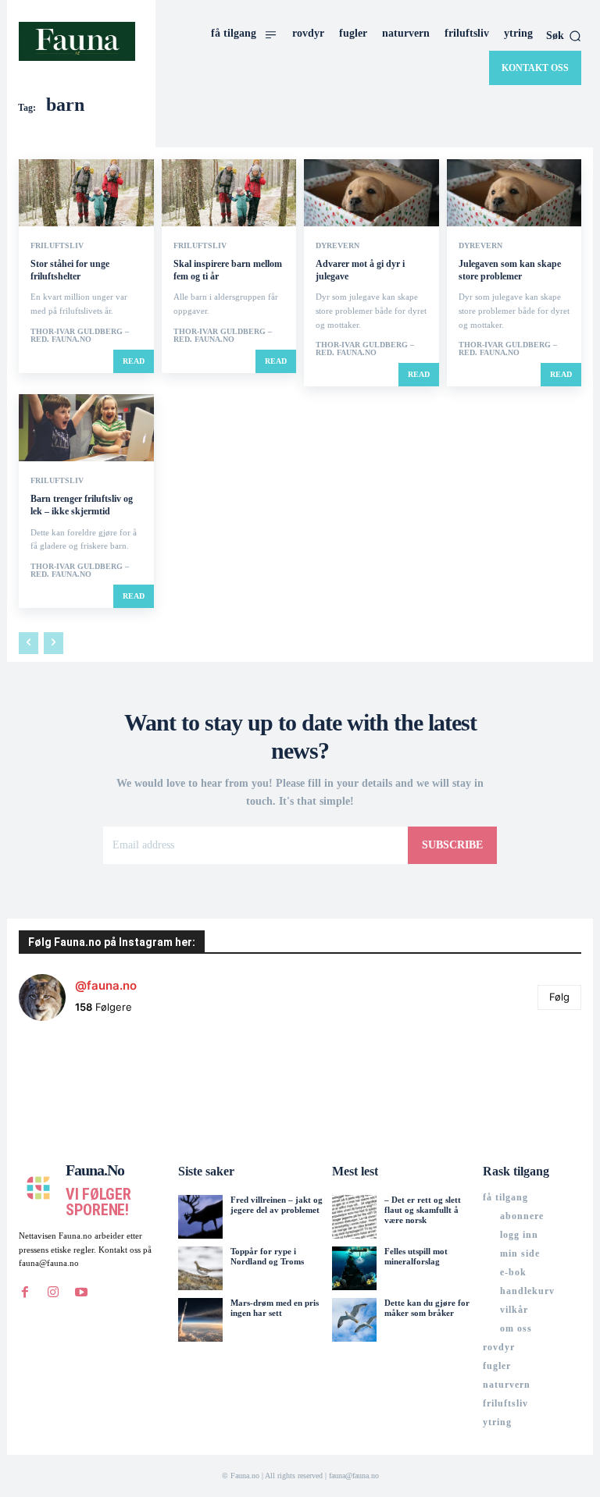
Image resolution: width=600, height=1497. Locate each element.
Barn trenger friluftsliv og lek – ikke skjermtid (81, 505)
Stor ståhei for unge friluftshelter (69, 270)
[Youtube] (81, 1292)
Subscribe (452, 845)
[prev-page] (28, 643)
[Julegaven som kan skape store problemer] (514, 192)
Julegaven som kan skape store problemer (510, 270)
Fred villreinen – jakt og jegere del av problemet (276, 1204)
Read (134, 361)
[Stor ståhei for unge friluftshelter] (86, 192)
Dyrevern (337, 246)
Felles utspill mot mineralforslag (416, 1256)
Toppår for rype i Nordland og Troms (267, 1256)
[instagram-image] (65, 1080)
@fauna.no (106, 985)
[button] (563, 36)
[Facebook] (25, 1292)
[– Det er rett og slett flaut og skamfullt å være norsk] (354, 1217)
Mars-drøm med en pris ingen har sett (274, 1307)
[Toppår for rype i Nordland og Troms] (200, 1268)
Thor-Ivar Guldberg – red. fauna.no (79, 335)
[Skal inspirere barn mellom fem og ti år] (229, 192)
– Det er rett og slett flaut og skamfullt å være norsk (422, 1210)
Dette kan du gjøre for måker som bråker (427, 1307)
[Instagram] (53, 1292)
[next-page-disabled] (53, 643)
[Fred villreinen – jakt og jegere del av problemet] (200, 1217)
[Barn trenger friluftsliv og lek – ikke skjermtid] (86, 427)
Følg (559, 996)
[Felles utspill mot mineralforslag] (354, 1268)
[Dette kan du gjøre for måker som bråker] (354, 1320)
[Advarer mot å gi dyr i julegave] (371, 192)
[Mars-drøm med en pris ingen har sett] (200, 1320)
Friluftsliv (57, 246)
